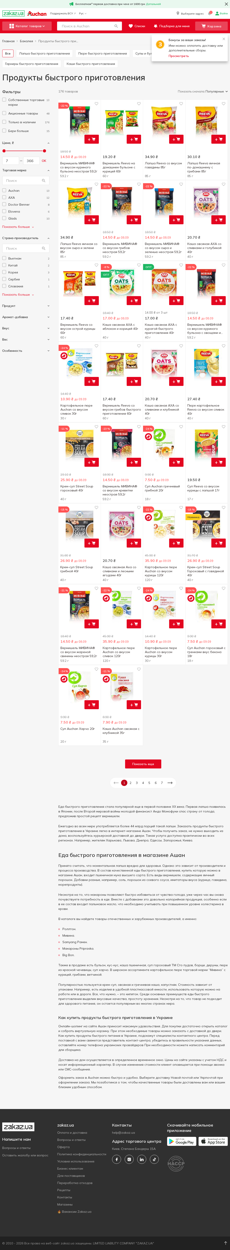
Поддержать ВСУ (61, 13)
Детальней (153, 4)
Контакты (64, 1197)
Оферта (63, 1147)
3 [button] (137, 783)
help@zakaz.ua (123, 1133)
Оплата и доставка (72, 1133)
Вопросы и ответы (16, 1148)
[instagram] (129, 1159)
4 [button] (143, 783)
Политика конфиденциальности (81, 1154)
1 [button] (124, 783)
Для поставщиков (71, 1176)
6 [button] (156, 783)
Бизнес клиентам (70, 1168)
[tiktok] (154, 1159)
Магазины (65, 1204)
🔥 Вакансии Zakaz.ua (74, 1212)
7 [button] (162, 783)
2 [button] (130, 783)
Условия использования (75, 1161)
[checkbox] (4, 99)
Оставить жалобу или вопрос (25, 1155)
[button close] (226, 4)
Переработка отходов (75, 1183)
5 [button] (149, 783)
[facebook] (116, 1159)
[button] (190, 13)
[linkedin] (141, 1159)
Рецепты (63, 1190)
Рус (81, 13)
